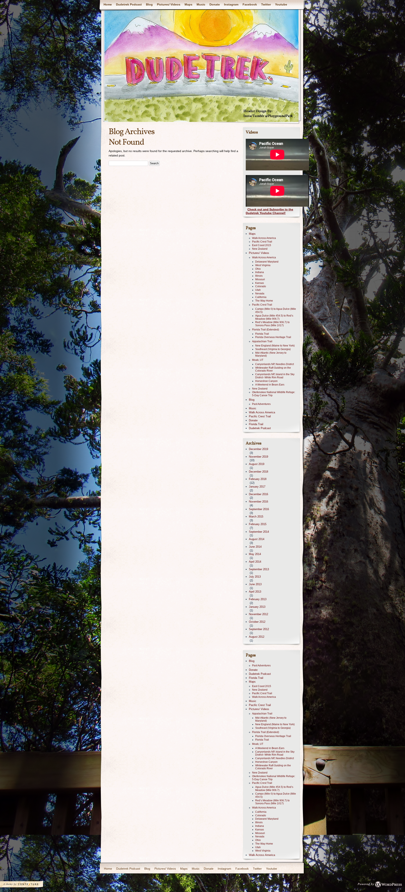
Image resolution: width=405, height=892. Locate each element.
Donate (214, 4)
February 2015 (257, 524)
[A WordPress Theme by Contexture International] (27, 885)
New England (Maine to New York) (275, 345)
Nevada (259, 293)
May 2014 (255, 554)
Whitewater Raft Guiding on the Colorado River (273, 369)
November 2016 (258, 501)
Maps (188, 4)
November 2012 (258, 614)
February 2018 (257, 479)
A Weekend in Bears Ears (269, 384)
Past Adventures (261, 404)
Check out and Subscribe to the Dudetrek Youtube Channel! (269, 211)
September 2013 (259, 569)
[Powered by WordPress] (381, 885)
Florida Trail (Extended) (265, 329)
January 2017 (257, 486)
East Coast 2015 (261, 245)
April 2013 (255, 591)
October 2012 (257, 621)
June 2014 (255, 546)
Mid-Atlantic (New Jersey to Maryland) (270, 354)
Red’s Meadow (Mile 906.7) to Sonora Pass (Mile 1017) (272, 324)
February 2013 (257, 599)
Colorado (260, 286)
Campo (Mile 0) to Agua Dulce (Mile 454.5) (275, 310)
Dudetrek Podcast (129, 4)
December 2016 (258, 494)
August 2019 (256, 464)
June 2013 (255, 584)
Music (201, 4)
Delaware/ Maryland (266, 261)
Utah (258, 289)
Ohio (258, 268)
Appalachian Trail (262, 341)
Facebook (250, 4)
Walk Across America (264, 238)
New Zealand (259, 248)
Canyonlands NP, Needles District (274, 364)
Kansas (259, 283)
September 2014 (259, 531)
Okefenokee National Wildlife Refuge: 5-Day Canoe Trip (273, 394)
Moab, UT (257, 359)
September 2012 (259, 629)
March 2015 (256, 516)
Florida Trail (262, 333)
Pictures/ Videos (168, 4)
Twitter (266, 4)
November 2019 (258, 456)
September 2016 (259, 509)
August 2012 (256, 636)
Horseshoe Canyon (266, 381)
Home (108, 4)
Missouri (260, 279)
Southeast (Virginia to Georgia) (273, 349)
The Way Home (264, 300)
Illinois (259, 275)
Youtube (281, 4)
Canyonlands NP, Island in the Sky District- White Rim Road (274, 376)
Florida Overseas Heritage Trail (273, 337)
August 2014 (256, 539)
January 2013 (257, 606)
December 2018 (258, 471)
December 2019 (258, 449)
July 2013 (255, 576)
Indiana (259, 272)
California (260, 297)
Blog (149, 4)
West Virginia (262, 265)
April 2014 (255, 561)
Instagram (231, 4)
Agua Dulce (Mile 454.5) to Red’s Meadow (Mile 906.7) (274, 317)
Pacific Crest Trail (262, 241)
